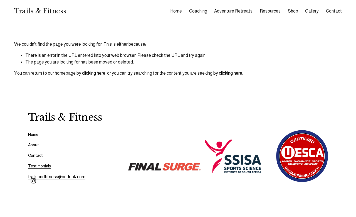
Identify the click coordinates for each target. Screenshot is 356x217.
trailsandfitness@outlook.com (56, 176)
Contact (334, 11)
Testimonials (39, 166)
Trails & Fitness (40, 11)
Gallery (312, 11)
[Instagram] (33, 181)
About (33, 145)
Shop (293, 11)
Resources (270, 11)
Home (176, 11)
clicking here (93, 73)
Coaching (198, 11)
